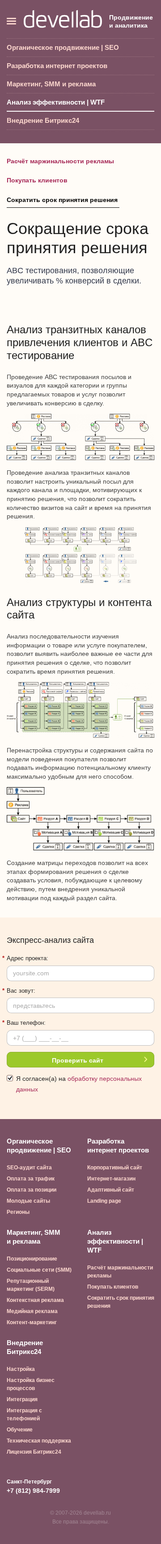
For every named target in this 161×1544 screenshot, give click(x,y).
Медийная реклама (32, 1311)
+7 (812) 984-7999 (33, 1490)
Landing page (104, 1201)
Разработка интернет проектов (57, 65)
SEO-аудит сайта (29, 1167)
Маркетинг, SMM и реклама (51, 84)
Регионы (18, 1212)
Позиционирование (32, 1259)
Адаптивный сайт (110, 1190)
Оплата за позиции (31, 1190)
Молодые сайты (28, 1201)
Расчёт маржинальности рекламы (60, 161)
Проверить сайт (77, 1060)
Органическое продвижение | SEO (63, 47)
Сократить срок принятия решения (63, 199)
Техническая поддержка (39, 1441)
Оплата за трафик (31, 1179)
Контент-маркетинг (32, 1322)
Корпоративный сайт (114, 1167)
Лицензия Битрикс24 (34, 1452)
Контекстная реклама (35, 1300)
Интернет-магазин (111, 1179)
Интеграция (22, 1399)
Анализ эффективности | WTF (56, 102)
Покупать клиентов (37, 180)
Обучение (20, 1430)
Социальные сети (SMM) (39, 1270)
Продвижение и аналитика (131, 21)
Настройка (21, 1369)
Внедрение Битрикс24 (43, 120)
